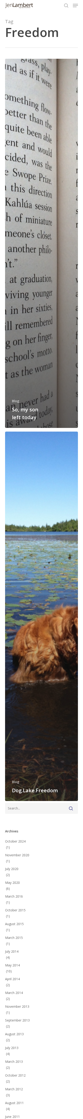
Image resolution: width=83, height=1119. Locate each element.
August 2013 (14, 1034)
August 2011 (14, 1103)
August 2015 (14, 924)
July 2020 (11, 869)
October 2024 (15, 841)
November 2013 (17, 1006)
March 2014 (14, 993)
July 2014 (11, 951)
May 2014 (12, 965)
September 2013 (17, 1020)
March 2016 (14, 896)
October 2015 (15, 910)
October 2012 (15, 1075)
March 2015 (14, 937)
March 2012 (14, 1089)
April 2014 (12, 979)
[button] (75, 5)
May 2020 (12, 882)
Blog (15, 401)
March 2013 (14, 1061)
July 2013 (11, 1048)
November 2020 (17, 855)
